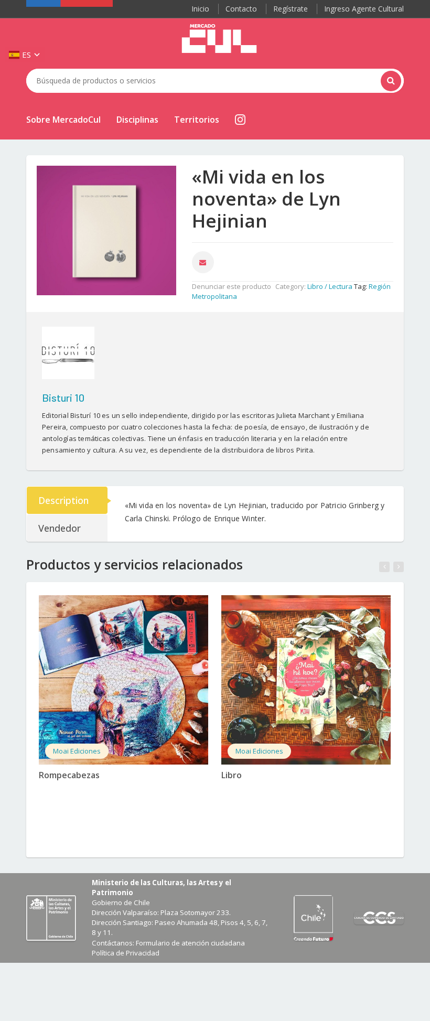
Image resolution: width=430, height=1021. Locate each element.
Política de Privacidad (125, 953)
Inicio (200, 9)
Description (63, 500)
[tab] (67, 500)
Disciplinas (137, 119)
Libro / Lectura (329, 286)
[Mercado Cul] (219, 39)
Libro (231, 775)
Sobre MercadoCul (63, 119)
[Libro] (306, 680)
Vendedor (59, 528)
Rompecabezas (69, 775)
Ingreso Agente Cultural (364, 9)
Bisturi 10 (63, 397)
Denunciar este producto (231, 286)
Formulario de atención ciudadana (190, 943)
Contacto (241, 9)
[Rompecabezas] (123, 680)
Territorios (196, 119)
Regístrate (290, 9)
